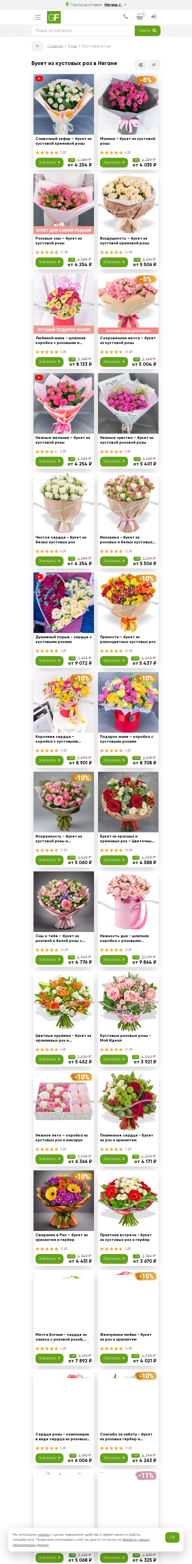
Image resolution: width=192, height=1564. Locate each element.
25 (127, 252)
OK (172, 1537)
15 (127, 950)
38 (127, 850)
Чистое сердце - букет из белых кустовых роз (61, 540)
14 (127, 1348)
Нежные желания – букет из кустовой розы (63, 440)
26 (127, 651)
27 (62, 252)
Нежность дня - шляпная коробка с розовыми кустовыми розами (124, 939)
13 (127, 551)
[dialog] (126, 17)
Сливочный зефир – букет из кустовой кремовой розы (64, 141)
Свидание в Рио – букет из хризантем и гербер (62, 1237)
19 (62, 1249)
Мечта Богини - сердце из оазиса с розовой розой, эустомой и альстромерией (62, 1338)
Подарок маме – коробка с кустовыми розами (126, 739)
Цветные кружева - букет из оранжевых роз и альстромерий (63, 1039)
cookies (44, 1534)
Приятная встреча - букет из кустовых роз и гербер (126, 1237)
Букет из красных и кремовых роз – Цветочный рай (127, 840)
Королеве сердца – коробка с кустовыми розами (57, 740)
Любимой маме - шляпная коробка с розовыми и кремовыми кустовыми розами (61, 341)
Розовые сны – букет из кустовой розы (59, 241)
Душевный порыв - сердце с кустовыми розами (64, 639)
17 (127, 1448)
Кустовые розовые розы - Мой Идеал (125, 1038)
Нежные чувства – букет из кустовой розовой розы (127, 440)
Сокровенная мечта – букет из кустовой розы (128, 340)
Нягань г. (113, 5)
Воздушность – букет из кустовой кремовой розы (124, 241)
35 (127, 352)
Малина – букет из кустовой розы (127, 141)
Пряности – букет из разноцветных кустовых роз (128, 639)
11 (62, 750)
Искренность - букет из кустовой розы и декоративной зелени (59, 840)
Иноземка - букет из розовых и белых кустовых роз (126, 541)
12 (62, 850)
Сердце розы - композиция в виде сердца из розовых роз (62, 1438)
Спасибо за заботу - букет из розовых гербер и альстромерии (126, 1438)
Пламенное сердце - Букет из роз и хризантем (126, 1138)
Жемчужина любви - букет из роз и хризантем (126, 1337)
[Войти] (153, 17)
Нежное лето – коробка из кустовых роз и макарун (62, 1138)
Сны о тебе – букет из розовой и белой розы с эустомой (59, 939)
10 (127, 1049)
